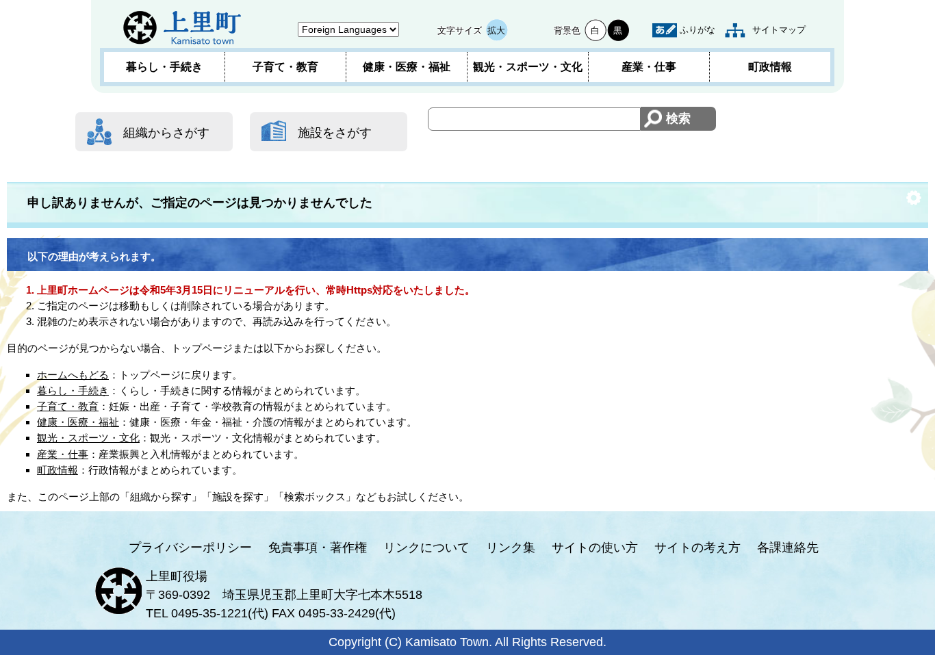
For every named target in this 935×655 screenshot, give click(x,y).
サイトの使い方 (595, 547)
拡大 (496, 30)
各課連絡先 (788, 547)
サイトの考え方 (697, 547)
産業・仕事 (649, 67)
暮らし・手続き (164, 67)
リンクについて (426, 547)
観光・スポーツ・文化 (527, 67)
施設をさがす (335, 133)
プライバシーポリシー (190, 547)
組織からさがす (166, 133)
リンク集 (510, 547)
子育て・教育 (285, 67)
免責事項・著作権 (317, 547)
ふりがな (697, 30)
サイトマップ (779, 30)
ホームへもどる (73, 375)
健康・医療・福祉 (406, 67)
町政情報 (770, 67)
